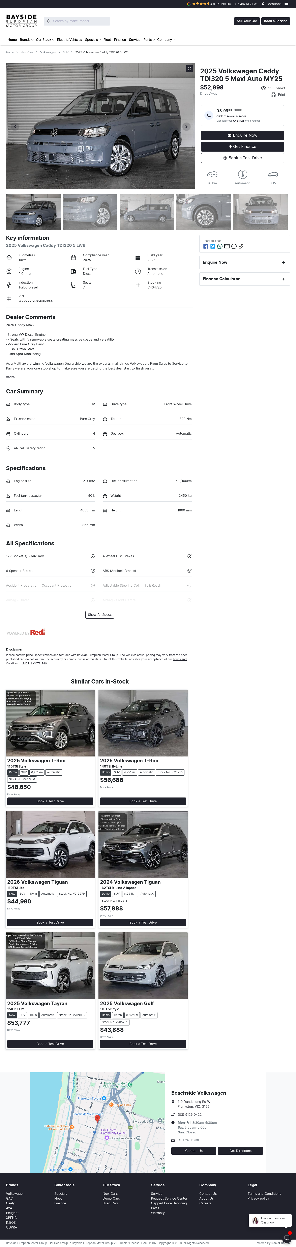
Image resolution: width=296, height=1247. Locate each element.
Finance (120, 39)
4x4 (9, 1208)
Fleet (107, 39)
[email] (227, 246)
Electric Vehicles (69, 39)
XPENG (11, 1217)
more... (11, 376)
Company (164, 39)
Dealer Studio (280, 1243)
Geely (10, 1203)
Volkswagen (48, 52)
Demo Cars (111, 1198)
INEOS (11, 1222)
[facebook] (206, 246)
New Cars (27, 52)
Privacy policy (258, 1198)
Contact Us (194, 1151)
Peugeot (12, 1213)
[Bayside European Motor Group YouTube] (287, 4)
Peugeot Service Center (169, 1198)
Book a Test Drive (50, 801)
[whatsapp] (220, 246)
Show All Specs (100, 614)
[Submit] (48, 21)
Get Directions (240, 1151)
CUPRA (11, 1227)
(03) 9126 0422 (190, 1114)
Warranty (158, 1213)
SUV (65, 52)
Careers (205, 1203)
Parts (148, 39)
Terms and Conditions (264, 1193)
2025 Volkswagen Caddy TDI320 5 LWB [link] (101, 52)
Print (281, 94)
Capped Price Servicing (169, 1203)
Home (12, 39)
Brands (25, 39)
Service (134, 39)
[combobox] (67, 21)
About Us (206, 1198)
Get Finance (244, 147)
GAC (9, 1198)
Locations (273, 4)
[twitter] (213, 246)
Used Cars (111, 1203)
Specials (91, 39)
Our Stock (43, 39)
